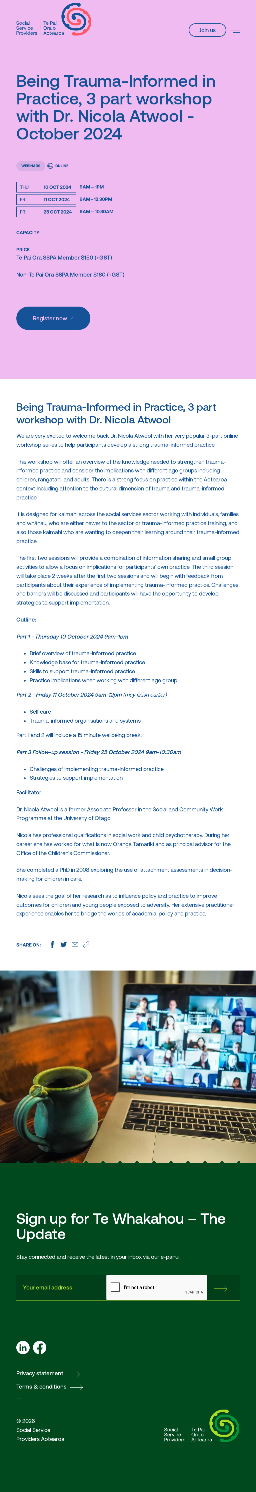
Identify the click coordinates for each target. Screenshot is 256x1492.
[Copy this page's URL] (86, 945)
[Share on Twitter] (64, 945)
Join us (207, 30)
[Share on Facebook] (52, 945)
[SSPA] (54, 20)
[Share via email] (75, 945)
